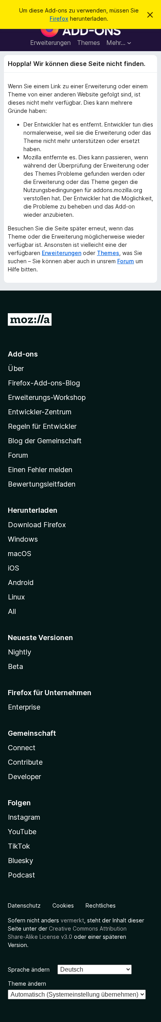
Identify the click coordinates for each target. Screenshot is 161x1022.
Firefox (59, 18)
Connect (22, 748)
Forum (125, 261)
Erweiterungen (50, 42)
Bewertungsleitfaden (41, 484)
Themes (88, 42)
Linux (16, 597)
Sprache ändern (29, 969)
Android (21, 582)
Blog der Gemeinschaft (45, 441)
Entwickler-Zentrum (40, 412)
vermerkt (72, 920)
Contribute (25, 762)
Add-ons (23, 354)
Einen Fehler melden (40, 470)
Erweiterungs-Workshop (47, 397)
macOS (19, 553)
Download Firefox (37, 525)
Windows (23, 539)
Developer (24, 776)
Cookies (63, 905)
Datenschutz (24, 905)
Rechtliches (101, 905)
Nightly (19, 652)
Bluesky (20, 860)
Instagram (24, 817)
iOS (13, 568)
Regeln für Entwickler (42, 426)
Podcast (21, 875)
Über (16, 368)
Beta (15, 666)
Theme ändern (27, 983)
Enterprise (24, 707)
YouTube (22, 832)
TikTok (19, 846)
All (12, 611)
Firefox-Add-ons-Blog (44, 383)
